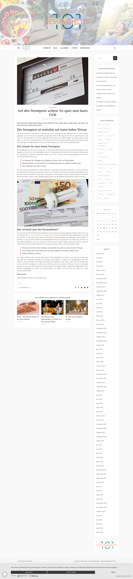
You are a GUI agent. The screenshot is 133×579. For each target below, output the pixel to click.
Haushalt (101, 153)
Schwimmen (101, 183)
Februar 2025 (100, 320)
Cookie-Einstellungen (93, 561)
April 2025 (99, 312)
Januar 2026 (100, 274)
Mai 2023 (99, 403)
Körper (100, 160)
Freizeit (108, 139)
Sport (111, 183)
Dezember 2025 (101, 278)
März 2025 (99, 316)
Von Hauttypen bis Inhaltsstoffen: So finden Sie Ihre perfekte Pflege (51, 319)
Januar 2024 (100, 370)
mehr (113, 572)
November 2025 (101, 283)
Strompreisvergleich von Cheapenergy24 (41, 235)
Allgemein (64, 48)
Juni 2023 (99, 399)
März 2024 (99, 362)
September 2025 (101, 291)
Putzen (108, 172)
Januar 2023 (100, 420)
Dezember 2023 (101, 374)
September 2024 (101, 341)
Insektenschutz (103, 156)
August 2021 (100, 482)
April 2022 (99, 457)
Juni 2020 (99, 520)
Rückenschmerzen (104, 175)
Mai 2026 (99, 262)
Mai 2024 (99, 353)
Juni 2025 (99, 303)
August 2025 (100, 295)
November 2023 (101, 378)
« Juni (98, 239)
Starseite (46, 48)
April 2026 (99, 266)
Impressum (77, 561)
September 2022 (101, 436)
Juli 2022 (99, 445)
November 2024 (101, 332)
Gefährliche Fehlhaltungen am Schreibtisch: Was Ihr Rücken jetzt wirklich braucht (106, 77)
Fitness (74, 48)
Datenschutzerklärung (126, 576)
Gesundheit (102, 149)
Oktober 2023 (100, 382)
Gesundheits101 (24, 287)
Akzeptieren (71, 572)
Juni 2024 (99, 349)
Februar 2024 (100, 366)
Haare (111, 149)
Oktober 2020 (100, 511)
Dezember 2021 (101, 470)
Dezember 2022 (101, 424)
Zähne (106, 198)
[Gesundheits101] (66, 21)
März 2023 (99, 412)
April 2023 (99, 407)
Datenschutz (84, 561)
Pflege (100, 172)
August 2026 (100, 253)
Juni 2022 (99, 449)
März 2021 (99, 499)
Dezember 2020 (101, 503)
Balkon (107, 124)
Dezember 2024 (101, 328)
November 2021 (101, 474)
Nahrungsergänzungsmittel (108, 164)
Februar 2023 (100, 416)
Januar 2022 (100, 466)
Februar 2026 (100, 270)
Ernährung (85, 48)
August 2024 (100, 345)
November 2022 (101, 428)
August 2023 (100, 391)
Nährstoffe (102, 168)
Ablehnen (28, 572)
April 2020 (99, 528)
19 (104, 228)
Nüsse (111, 168)
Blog (55, 48)
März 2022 (99, 461)
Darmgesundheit (103, 132)
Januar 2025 (100, 324)
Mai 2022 (99, 453)
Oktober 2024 (100, 337)
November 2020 (101, 507)
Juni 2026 (99, 258)
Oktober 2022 (100, 432)
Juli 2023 (99, 395)
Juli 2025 (99, 299)
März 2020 (99, 532)
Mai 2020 (99, 524)
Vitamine (101, 194)
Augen (100, 124)
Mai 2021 (99, 491)
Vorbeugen (111, 194)
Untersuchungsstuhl (105, 190)
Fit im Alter (110, 135)
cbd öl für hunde (104, 128)
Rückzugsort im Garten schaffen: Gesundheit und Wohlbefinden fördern (106, 106)
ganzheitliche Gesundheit (102, 144)
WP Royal (29, 561)
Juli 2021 (99, 486)
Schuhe (108, 179)
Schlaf (100, 179)
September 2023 (101, 387)
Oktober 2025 (100, 287)
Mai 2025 (99, 308)
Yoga (99, 198)
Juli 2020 (99, 516)
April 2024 (99, 357)
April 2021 (99, 495)
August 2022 (100, 441)
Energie (20, 283)
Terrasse (101, 187)
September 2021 (101, 478)
